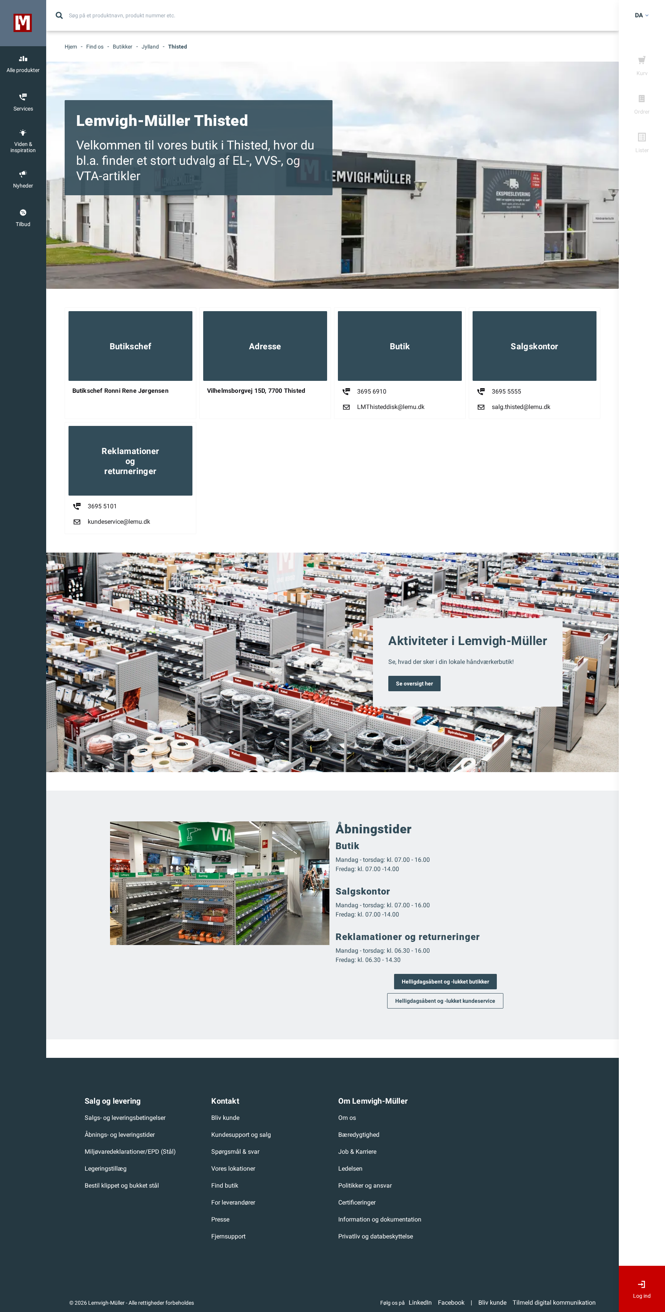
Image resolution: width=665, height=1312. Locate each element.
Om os (347, 1117)
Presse (220, 1219)
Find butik (224, 1185)
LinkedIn (420, 1302)
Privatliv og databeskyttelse (375, 1236)
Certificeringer (357, 1202)
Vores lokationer (233, 1168)
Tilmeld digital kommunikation (554, 1302)
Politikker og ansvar (365, 1185)
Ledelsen (350, 1168)
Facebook (451, 1302)
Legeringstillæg (106, 1168)
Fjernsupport (228, 1236)
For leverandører (233, 1202)
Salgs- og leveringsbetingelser (125, 1117)
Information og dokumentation (379, 1219)
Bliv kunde (225, 1117)
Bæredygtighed (358, 1134)
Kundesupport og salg (241, 1134)
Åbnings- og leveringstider (120, 1134)
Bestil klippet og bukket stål (122, 1185)
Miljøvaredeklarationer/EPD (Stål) (130, 1151)
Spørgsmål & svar (235, 1151)
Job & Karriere (357, 1151)
